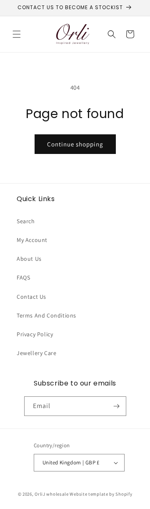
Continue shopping (75, 144)
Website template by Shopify (101, 494)
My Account (32, 240)
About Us (29, 258)
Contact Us (31, 296)
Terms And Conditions (46, 315)
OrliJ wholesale (52, 494)
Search (26, 221)
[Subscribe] (117, 406)
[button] (17, 34)
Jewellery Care (36, 353)
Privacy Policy (35, 334)
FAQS (23, 277)
